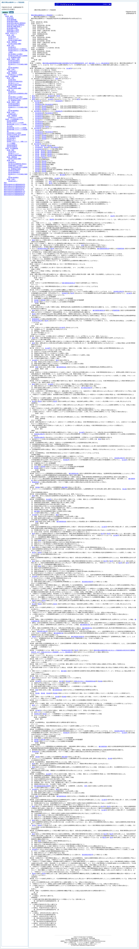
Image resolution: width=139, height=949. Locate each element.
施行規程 (62, 174)
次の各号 (69, 68)
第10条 (37, 102)
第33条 (37, 169)
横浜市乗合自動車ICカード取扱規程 (41, 15)
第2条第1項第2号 (39, 437)
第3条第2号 (59, 111)
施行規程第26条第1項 (68, 283)
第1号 (50, 183)
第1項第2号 (37, 128)
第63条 (44, 171)
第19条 (37, 106)
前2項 (33, 314)
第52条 (49, 145)
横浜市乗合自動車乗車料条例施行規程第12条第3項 (76, 63)
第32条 (37, 168)
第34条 (44, 106)
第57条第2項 (54, 147)
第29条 (37, 164)
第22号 (112, 216)
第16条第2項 (39, 114)
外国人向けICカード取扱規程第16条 (85, 681)
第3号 (58, 96)
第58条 (44, 168)
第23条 (37, 140)
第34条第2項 (39, 123)
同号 (85, 786)
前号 (56, 78)
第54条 (44, 162)
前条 (36, 367)
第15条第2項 (39, 104)
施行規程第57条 (85, 624)
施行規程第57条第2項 (77, 636)
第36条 (44, 138)
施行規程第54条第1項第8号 (42, 786)
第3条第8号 (59, 101)
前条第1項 (37, 714)
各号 (78, 99)
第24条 (37, 109)
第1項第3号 (37, 144)
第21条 (37, 120)
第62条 (49, 154)
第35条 (44, 108)
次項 (82, 245)
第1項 (33, 97)
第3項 (47, 126)
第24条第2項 (39, 121)
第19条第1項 (39, 116)
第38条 (43, 156)
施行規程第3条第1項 (103, 248)
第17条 (61, 681)
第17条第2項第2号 (86, 387)
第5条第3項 (35, 319)
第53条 (44, 161)
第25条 (43, 145)
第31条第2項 (49, 104)
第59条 (44, 169)
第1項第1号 (37, 101)
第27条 (37, 161)
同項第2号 (65, 293)
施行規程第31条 (73, 473)
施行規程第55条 (61, 367)
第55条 (44, 164)
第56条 (44, 166)
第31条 (46, 147)
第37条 (37, 171)
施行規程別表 (103, 746)
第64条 (49, 156)
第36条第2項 (39, 126)
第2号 (46, 320)
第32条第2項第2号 (87, 581)
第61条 (49, 152)
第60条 (49, 150)
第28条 (37, 162)
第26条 (37, 159)
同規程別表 (120, 248)
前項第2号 (51, 96)
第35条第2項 (39, 125)
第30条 (37, 166)
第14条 (124, 489)
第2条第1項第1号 (118, 291)
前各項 (34, 636)
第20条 (37, 108)
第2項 (39, 401)
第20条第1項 (39, 118)
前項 (33, 96)
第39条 (44, 109)
